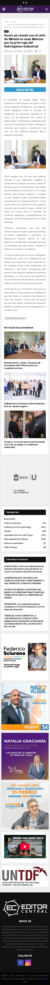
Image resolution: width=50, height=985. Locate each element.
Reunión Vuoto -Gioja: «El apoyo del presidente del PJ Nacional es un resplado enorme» (22, 365)
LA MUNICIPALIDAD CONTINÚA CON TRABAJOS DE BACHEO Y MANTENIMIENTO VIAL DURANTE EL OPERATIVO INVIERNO (24, 580)
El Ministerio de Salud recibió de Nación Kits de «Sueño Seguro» (24, 405)
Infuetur (7, 531)
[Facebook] (21, 963)
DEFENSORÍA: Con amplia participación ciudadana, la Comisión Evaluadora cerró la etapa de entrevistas (24, 607)
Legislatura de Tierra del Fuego (18, 535)
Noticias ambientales (13, 543)
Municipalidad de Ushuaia (15, 318)
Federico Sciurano (12, 523)
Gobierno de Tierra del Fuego (17, 527)
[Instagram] (28, 963)
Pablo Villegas (10, 547)
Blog (6, 31)
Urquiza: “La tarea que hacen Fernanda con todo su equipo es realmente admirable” (24, 444)
